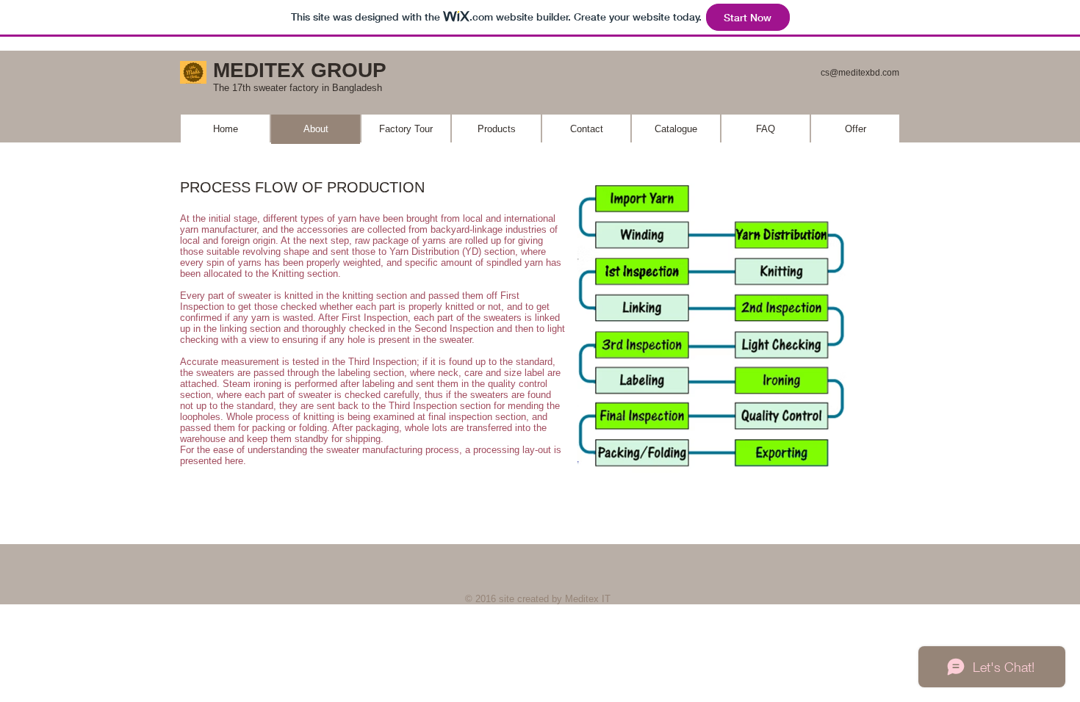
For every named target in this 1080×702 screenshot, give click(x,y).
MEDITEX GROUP (299, 70)
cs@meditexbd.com (860, 73)
